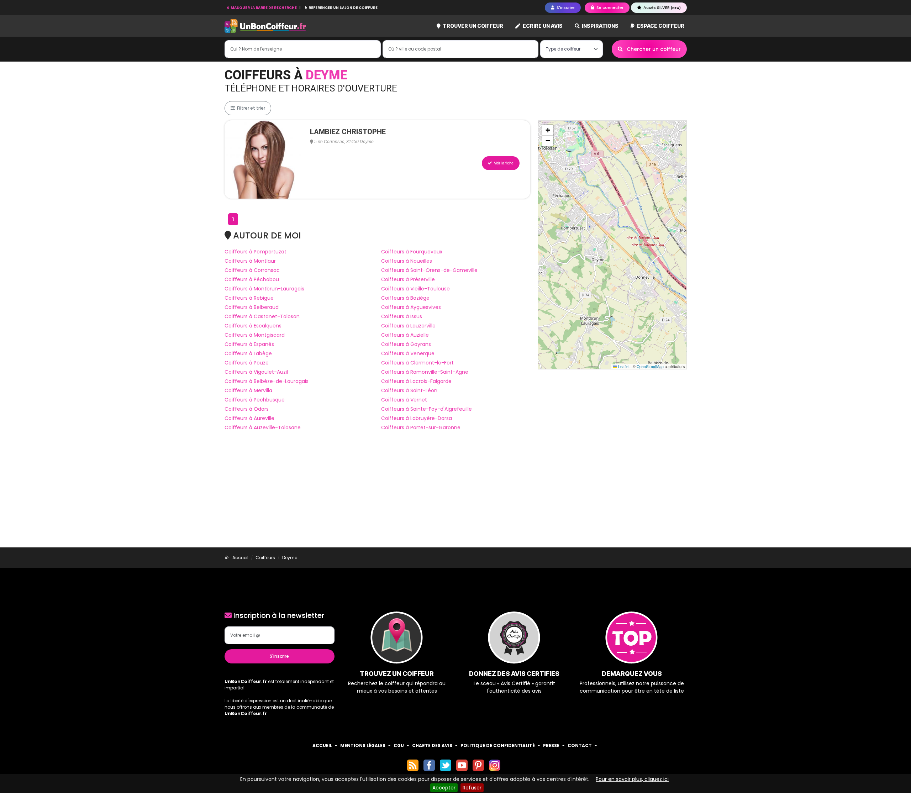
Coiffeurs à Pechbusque (255, 399)
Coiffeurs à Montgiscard (255, 334)
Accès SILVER (661, 7)
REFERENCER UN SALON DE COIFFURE (343, 7)
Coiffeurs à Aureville (249, 418)
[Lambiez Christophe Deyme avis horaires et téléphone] (264, 159)
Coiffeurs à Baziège (405, 297)
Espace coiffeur (660, 26)
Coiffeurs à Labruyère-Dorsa (416, 418)
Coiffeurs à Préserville (408, 279)
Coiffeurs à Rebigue (249, 297)
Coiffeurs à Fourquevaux (411, 251)
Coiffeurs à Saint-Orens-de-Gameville (429, 270)
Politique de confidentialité (497, 745)
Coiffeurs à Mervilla (248, 390)
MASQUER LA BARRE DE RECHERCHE (263, 7)
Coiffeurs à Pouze (247, 362)
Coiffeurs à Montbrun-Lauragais (264, 288)
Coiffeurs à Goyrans (406, 344)
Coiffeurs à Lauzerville (408, 325)
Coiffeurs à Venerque (408, 353)
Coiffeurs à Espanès (249, 344)
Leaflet (623, 366)
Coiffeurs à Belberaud (252, 307)
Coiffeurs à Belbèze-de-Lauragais (267, 381)
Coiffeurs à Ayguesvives (411, 307)
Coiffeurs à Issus (401, 316)
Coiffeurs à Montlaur (250, 260)
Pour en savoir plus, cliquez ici (632, 779)
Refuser (472, 787)
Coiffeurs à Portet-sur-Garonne (420, 427)
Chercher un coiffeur (653, 49)
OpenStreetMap (650, 366)
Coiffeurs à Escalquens (253, 325)
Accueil (322, 745)
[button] (547, 130)
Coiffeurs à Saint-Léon (409, 390)
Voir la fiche (503, 163)
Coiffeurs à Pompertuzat (255, 251)
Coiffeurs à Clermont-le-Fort (417, 362)
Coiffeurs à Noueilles (406, 260)
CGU (399, 745)
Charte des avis (432, 745)
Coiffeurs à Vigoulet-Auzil (256, 372)
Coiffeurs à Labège (248, 353)
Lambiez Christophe (348, 131)
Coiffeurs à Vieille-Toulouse (415, 288)
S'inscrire (279, 656)
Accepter (444, 787)
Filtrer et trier (250, 108)
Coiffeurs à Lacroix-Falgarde (416, 381)
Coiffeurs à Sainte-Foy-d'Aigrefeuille (426, 409)
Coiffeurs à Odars (247, 409)
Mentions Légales (362, 745)
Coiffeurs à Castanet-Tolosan (262, 316)
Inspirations (599, 26)
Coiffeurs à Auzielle (405, 334)
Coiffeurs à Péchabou (252, 279)
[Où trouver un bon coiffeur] (265, 26)
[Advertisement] (455, 494)
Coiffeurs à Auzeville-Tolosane (263, 427)
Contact (580, 745)
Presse (551, 745)
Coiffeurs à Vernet (404, 399)
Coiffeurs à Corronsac (252, 270)
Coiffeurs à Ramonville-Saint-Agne (424, 372)
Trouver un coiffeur (472, 26)
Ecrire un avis (542, 26)
